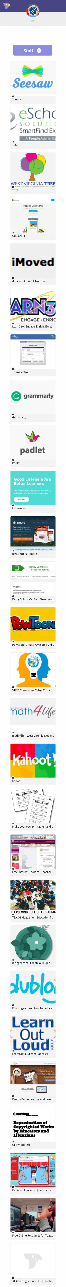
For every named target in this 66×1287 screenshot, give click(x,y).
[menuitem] (32, 50)
